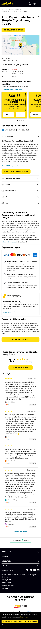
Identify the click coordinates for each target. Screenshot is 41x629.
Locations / (12, 9)
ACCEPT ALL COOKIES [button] (31, 621)
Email (8, 114)
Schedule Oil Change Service (16, 171)
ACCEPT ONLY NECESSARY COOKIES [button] (12, 621)
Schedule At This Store (13, 30)
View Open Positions (20, 339)
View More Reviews (20, 532)
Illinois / (19, 9)
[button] (3, 624)
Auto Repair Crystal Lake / (11, 11)
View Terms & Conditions (13, 109)
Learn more (24, 617)
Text (20, 114)
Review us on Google (21, 367)
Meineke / (5, 9)
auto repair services (9, 242)
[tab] (17, 120)
